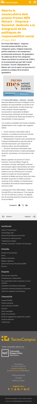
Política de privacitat (18, 375)
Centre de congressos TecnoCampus (13, 291)
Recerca (4, 266)
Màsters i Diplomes (7, 261)
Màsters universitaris (8, 258)
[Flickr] (21, 389)
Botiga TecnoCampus (8, 314)
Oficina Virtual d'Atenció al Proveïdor (13, 235)
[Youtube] (15, 389)
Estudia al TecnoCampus (9, 253)
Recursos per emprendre (9, 275)
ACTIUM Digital (27, 401)
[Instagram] (28, 389)
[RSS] (18, 389)
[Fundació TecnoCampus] (9, 2)
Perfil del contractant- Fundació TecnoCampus (16, 244)
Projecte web (9, 401)
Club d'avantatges (7, 311)
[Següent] (34, 217)
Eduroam (4, 308)
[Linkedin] (25, 389)
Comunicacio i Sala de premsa (11, 238)
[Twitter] (12, 389)
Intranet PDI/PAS (6, 300)
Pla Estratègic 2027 (7, 233)
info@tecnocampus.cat (18, 368)
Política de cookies (18, 381)
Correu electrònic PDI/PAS (9, 306)
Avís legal (18, 378)
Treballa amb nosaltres (8, 241)
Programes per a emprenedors (11, 278)
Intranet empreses (7, 303)
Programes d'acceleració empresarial (13, 286)
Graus (3, 255)
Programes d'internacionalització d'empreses (15, 288)
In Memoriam (5, 322)
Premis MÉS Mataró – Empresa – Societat (18, 100)
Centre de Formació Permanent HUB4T (14, 264)
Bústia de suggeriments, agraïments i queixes (15, 317)
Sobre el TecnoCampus (8, 230)
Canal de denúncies (7, 319)
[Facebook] (8, 389)
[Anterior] (3, 217)
